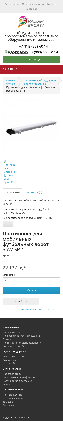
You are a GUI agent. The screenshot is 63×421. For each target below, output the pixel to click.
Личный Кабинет (13, 394)
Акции (6, 384)
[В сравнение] (10, 224)
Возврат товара (12, 360)
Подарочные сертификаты (19, 377)
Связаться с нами (13, 356)
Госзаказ (52, 4)
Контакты (31, 8)
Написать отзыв (44, 309)
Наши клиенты (11, 332)
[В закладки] (5, 224)
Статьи (7, 339)
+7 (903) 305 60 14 (43, 52)
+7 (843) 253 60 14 (33, 46)
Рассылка (8, 405)
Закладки (8, 401)
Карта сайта (10, 363)
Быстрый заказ (21, 301)
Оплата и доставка (33, 4)
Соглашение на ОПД (15, 346)
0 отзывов (26, 309)
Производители (12, 374)
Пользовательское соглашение (21, 335)
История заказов (13, 398)
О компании (12, 4)
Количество (9, 274)
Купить (31, 290)
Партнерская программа (18, 380)
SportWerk (18, 255)
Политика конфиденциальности (22, 342)
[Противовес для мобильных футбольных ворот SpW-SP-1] (31, 127)
